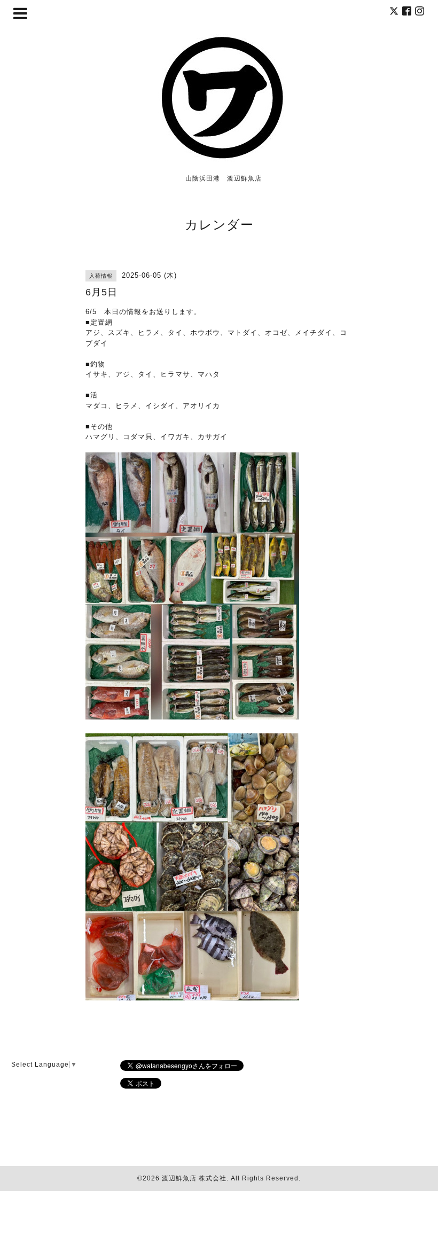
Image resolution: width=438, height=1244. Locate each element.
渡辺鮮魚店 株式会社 (194, 1178)
